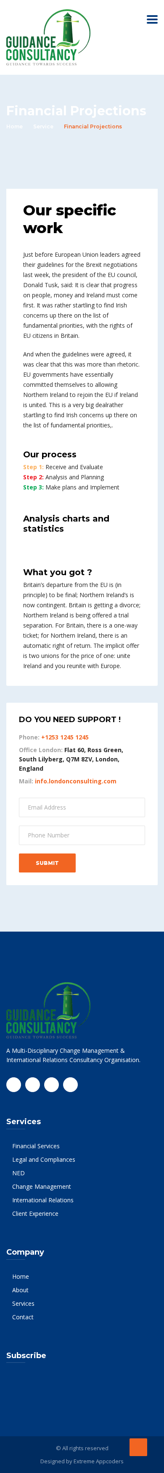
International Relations (43, 1200)
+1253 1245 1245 (65, 737)
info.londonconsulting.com (75, 781)
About (20, 1290)
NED (18, 1173)
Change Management (41, 1186)
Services (23, 1303)
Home (14, 126)
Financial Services (36, 1146)
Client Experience (35, 1213)
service (43, 126)
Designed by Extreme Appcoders (82, 1461)
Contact (23, 1317)
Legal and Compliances (43, 1159)
